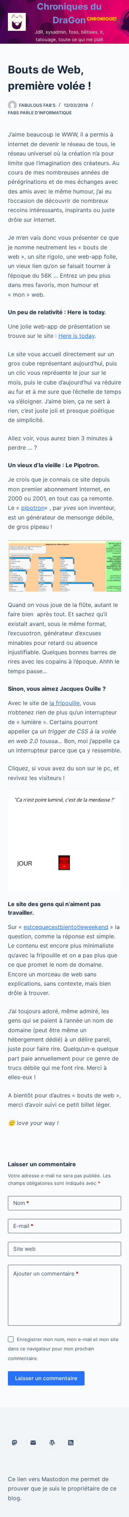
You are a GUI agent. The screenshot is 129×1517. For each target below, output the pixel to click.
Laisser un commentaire (46, 1378)
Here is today (76, 335)
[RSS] (71, 1442)
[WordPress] (52, 1442)
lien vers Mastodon (43, 1479)
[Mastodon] (15, 1442)
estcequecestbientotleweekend (66, 926)
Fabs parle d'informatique (40, 112)
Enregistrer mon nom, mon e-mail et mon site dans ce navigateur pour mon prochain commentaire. (63, 1348)
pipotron (32, 507)
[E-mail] (33, 1442)
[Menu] (118, 22)
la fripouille (64, 703)
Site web (24, 1248)
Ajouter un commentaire (45, 1273)
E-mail (23, 1225)
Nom (21, 1203)
